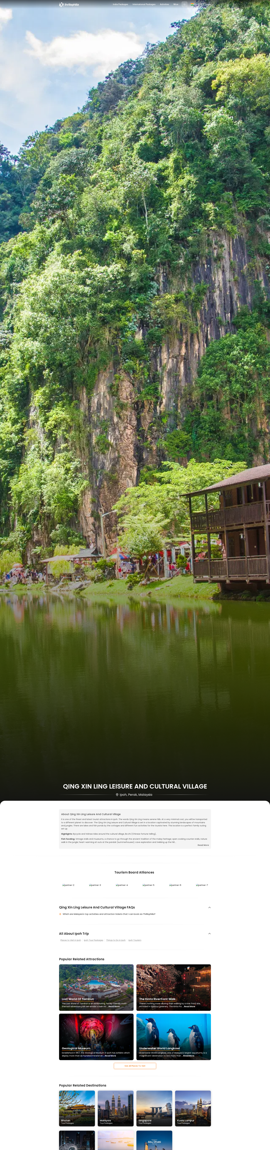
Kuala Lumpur (185, 1121)
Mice (176, 4)
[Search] (184, 4)
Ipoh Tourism (135, 940)
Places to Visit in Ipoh (70, 940)
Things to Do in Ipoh (116, 940)
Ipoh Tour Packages (93, 940)
